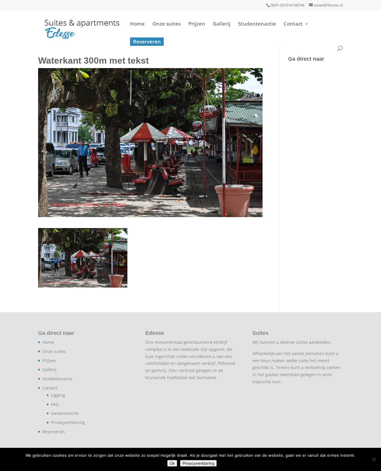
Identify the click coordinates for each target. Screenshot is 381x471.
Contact (293, 24)
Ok (172, 463)
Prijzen (196, 24)
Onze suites (166, 24)
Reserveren (147, 41)
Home (137, 24)
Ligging (58, 395)
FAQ (55, 404)
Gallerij (221, 24)
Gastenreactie (65, 413)
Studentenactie (257, 24)
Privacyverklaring (68, 422)
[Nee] (374, 459)
